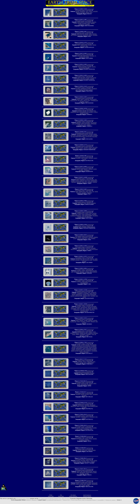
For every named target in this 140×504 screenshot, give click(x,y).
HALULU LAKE (88, 260)
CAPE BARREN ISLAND (82, 347)
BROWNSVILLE (81, 332)
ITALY (90, 191)
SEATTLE (92, 310)
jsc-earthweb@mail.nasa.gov (53, 500)
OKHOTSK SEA (79, 147)
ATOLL (88, 461)
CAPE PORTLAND (86, 348)
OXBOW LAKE (86, 296)
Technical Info (90, 9)
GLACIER (79, 111)
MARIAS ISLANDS (80, 12)
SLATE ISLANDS (86, 122)
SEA (87, 11)
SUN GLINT (80, 203)
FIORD (83, 485)
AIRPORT (73, 182)
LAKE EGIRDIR (81, 249)
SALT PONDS (84, 158)
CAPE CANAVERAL (86, 214)
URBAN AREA (90, 362)
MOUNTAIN (94, 308)
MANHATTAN (92, 111)
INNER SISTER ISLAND (77, 351)
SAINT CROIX (84, 45)
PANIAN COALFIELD (83, 90)
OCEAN (77, 11)
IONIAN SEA (82, 191)
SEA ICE (86, 148)
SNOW (94, 134)
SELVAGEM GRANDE (84, 68)
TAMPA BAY (74, 214)
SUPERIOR (93, 123)
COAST (90, 11)
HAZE (73, 148)
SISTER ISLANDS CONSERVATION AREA (86, 349)
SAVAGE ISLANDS (82, 66)
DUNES (77, 334)
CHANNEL (74, 293)
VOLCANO (73, 135)
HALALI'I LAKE (86, 258)
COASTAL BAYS (85, 417)
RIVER (90, 35)
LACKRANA (94, 351)
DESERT (94, 34)
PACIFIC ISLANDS (91, 203)
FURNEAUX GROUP (77, 346)
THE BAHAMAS (84, 282)
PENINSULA (82, 24)
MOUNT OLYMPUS (92, 307)
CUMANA (80, 361)
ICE (88, 111)
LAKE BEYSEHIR (93, 249)
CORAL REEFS (80, 22)
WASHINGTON (84, 311)
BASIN (86, 34)
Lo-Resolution (88, 10)
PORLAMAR (89, 361)
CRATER (95, 182)
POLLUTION (88, 22)
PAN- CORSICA (93, 272)
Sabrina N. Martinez (31, 500)
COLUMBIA (73, 308)
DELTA (85, 100)
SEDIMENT (82, 11)
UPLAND (82, 260)
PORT (76, 191)
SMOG (77, 148)
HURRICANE (73, 321)
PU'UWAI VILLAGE (75, 260)
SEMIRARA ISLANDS (85, 88)
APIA (85, 203)
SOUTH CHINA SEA (82, 238)
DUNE (73, 334)
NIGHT (79, 237)
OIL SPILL (80, 100)
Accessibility (100, 500)
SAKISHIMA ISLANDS (86, 384)
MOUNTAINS (74, 249)
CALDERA (78, 135)
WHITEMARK (93, 344)
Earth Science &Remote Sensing (87, 495)
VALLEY (94, 471)
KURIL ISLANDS (92, 148)
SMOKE (81, 320)
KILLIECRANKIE (86, 346)
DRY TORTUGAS (84, 55)
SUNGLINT (86, 99)
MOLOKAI (84, 450)
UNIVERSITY (94, 181)
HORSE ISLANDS (84, 113)
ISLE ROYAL (93, 122)
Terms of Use (66, 500)
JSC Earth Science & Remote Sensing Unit (50, 498)
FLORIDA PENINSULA (75, 215)
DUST (78, 321)
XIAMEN (93, 238)
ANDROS (90, 320)
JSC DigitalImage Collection (73, 495)
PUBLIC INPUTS (91, 227)
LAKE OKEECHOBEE (87, 215)
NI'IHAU (92, 258)
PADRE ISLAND (84, 333)
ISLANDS (84, 23)
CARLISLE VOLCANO (87, 135)
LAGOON (95, 11)
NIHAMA (95, 438)
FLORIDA (78, 281)
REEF (88, 23)
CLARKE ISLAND (85, 344)
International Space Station (23, 498)
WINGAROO (79, 348)
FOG (84, 137)
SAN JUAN (79, 308)
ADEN (77, 179)
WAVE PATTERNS (85, 123)
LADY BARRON (87, 351)
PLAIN (78, 384)
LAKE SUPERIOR (76, 123)
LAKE (90, 34)
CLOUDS (87, 272)
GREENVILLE (79, 294)
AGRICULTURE (81, 248)
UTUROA (93, 461)
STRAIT (83, 270)
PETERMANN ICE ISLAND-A (86, 112)
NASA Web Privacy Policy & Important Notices (83, 500)
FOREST (89, 125)
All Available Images (80, 10)
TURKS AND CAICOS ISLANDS (89, 281)
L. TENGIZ (90, 169)
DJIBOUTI (81, 181)
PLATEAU (79, 35)
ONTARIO (78, 122)
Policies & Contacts (110, 500)
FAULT (84, 361)
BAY (86, 181)
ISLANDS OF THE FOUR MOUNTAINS (84, 136)
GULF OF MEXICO (86, 217)
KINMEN (96, 237)
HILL (94, 361)
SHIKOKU (86, 440)
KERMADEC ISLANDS (88, 373)
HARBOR (79, 182)
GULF (91, 12)
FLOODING (86, 293)
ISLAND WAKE (84, 483)
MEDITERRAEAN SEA (91, 270)
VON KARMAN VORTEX (82, 134)
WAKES (78, 483)
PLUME (86, 320)
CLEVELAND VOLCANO (91, 136)
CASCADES (77, 307)
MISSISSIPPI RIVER (82, 292)
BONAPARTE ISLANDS (91, 427)
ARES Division (65, 498)
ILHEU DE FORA (81, 77)
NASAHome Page (51, 495)
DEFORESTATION (87, 471)
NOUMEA (87, 24)
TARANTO (89, 192)
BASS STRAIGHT (84, 352)
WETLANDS (74, 35)
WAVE (82, 99)
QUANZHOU (85, 237)
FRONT (87, 12)
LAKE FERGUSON (91, 294)
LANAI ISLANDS (92, 450)
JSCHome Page (61, 495)
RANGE (87, 310)
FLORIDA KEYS (80, 213)
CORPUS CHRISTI (74, 333)
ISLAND (80, 23)
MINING (93, 23)
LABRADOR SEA (74, 112)
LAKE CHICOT (92, 293)
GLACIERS (88, 308)
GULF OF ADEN (90, 179)
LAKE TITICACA (80, 34)
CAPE (79, 214)
